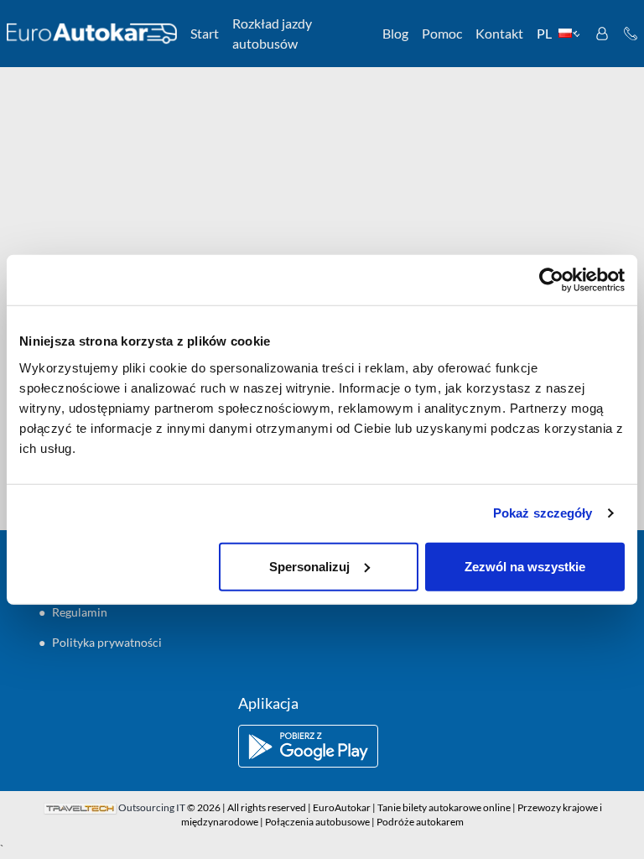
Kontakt (499, 33)
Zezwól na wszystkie (525, 566)
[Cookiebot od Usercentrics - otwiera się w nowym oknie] (551, 280)
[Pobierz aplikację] (322, 746)
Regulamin (79, 612)
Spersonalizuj (309, 566)
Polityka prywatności (107, 642)
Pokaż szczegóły (543, 513)
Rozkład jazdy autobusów (272, 33)
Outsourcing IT (151, 807)
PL (544, 33)
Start (204, 33)
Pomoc (442, 33)
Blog (395, 33)
